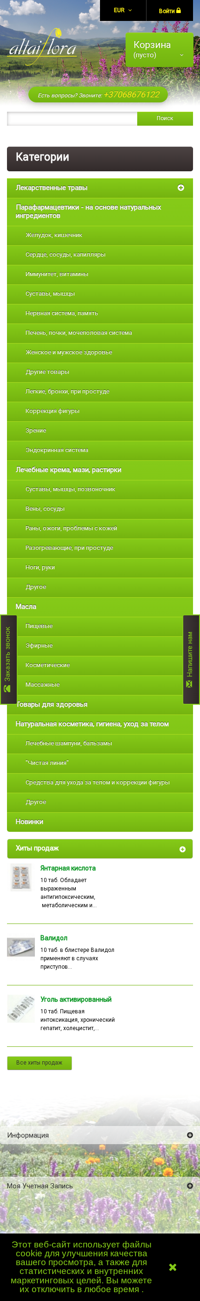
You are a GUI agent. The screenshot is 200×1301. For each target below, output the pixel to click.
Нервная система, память (62, 313)
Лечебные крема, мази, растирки (68, 469)
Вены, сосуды (45, 508)
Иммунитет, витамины (57, 273)
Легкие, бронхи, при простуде (67, 391)
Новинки (29, 821)
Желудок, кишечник (54, 234)
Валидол (53, 938)
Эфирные (39, 645)
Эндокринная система (57, 449)
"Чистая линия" (47, 762)
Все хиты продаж (39, 1062)
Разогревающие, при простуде (69, 547)
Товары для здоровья (51, 704)
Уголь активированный (76, 999)
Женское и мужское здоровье (69, 352)
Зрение (36, 430)
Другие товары (47, 371)
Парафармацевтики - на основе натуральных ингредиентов (88, 211)
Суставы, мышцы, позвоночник (70, 488)
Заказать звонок (7, 656)
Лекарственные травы (51, 187)
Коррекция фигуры (53, 410)
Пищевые (39, 625)
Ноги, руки (40, 567)
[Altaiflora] (42, 47)
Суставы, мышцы (50, 293)
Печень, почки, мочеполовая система (79, 332)
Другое (36, 586)
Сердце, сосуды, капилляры (66, 254)
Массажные (43, 684)
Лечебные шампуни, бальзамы (69, 743)
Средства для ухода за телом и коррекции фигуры (98, 782)
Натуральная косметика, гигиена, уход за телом (92, 724)
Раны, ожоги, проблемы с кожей (71, 528)
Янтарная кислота (68, 868)
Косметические (48, 664)
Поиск (165, 118)
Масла (26, 606)
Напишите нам (190, 656)
